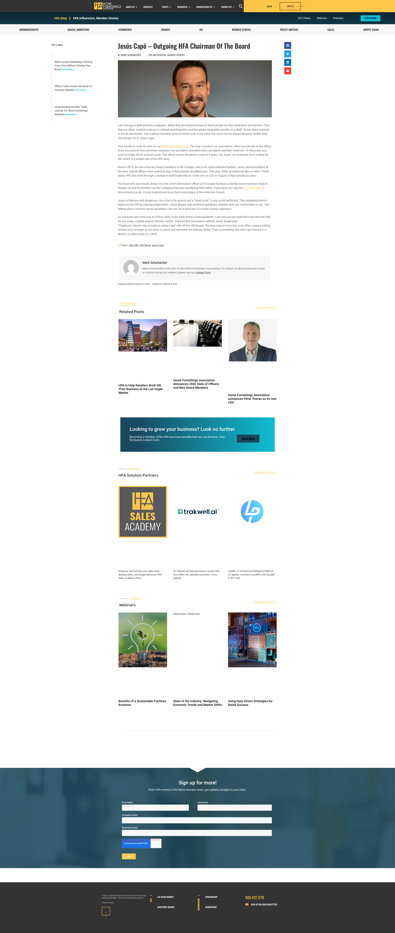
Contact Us (226, 6)
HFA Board (145, 245)
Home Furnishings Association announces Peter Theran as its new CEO (252, 398)
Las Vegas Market (165, 896)
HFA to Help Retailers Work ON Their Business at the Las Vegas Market (140, 389)
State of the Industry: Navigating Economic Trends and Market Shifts (197, 703)
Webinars (322, 18)
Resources (182, 6)
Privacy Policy (108, 903)
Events (165, 6)
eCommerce (125, 30)
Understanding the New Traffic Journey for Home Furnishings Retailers (71, 110)
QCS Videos (304, 18)
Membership (211, 907)
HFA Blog (60, 18)
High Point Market (166, 907)
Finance (165, 30)
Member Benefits (204, 6)
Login (269, 6)
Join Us (290, 6)
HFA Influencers (84, 18)
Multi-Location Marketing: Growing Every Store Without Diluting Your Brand (73, 65)
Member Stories (107, 18)
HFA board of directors (175, 146)
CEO (131, 245)
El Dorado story (252, 187)
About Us (130, 6)
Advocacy (148, 6)
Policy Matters (289, 30)
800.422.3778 (254, 897)
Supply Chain (371, 30)
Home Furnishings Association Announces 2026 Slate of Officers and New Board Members (196, 383)
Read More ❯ (68, 69)
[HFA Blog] (69, 18)
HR (201, 30)
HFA (136, 245)
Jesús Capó (158, 245)
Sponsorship (211, 896)
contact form (203, 272)
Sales (330, 30)
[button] (287, 45)
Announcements (28, 30)
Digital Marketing (78, 30)
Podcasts (338, 18)
